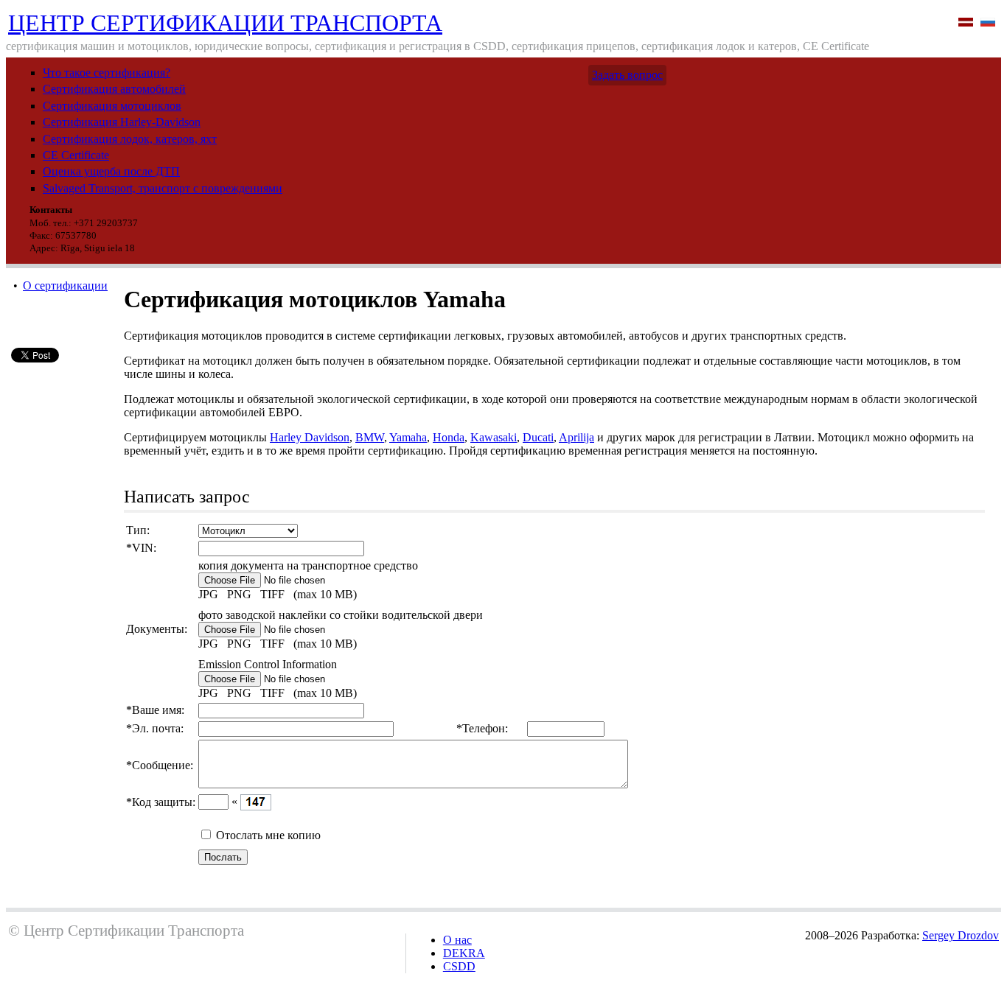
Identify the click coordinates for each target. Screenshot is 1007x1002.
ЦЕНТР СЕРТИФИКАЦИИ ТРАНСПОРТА (225, 23)
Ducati (538, 437)
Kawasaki (493, 437)
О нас (457, 939)
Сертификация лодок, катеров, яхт (130, 139)
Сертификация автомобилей (114, 89)
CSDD (459, 966)
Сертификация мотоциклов (112, 105)
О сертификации (65, 285)
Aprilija (576, 437)
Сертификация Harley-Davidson (122, 122)
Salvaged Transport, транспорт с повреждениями (162, 188)
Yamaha (408, 437)
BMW (369, 437)
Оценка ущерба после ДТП (111, 171)
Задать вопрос (627, 75)
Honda (448, 437)
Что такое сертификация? (106, 72)
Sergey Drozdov (960, 935)
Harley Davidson (309, 437)
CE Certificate (76, 155)
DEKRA (464, 953)
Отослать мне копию (268, 835)
